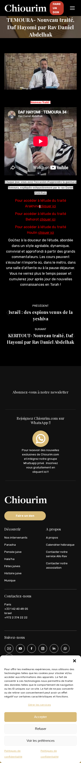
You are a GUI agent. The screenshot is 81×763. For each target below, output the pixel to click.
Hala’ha (9, 559)
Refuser (40, 729)
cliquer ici (48, 206)
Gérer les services (39, 704)
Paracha (10, 544)
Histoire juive (13, 573)
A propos (52, 537)
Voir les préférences (41, 740)
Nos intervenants (15, 537)
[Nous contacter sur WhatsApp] (64, 648)
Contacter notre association (57, 565)
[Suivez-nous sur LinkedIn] (52, 648)
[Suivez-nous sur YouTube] (19, 648)
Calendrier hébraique (60, 544)
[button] (74, 661)
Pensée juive (13, 551)
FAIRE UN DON (57, 8)
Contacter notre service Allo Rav (57, 554)
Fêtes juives (12, 566)
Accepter (40, 717)
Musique (10, 580)
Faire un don (25, 515)
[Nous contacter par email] (7, 648)
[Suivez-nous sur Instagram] (41, 648)
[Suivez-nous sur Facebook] (30, 648)
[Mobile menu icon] (72, 8)
